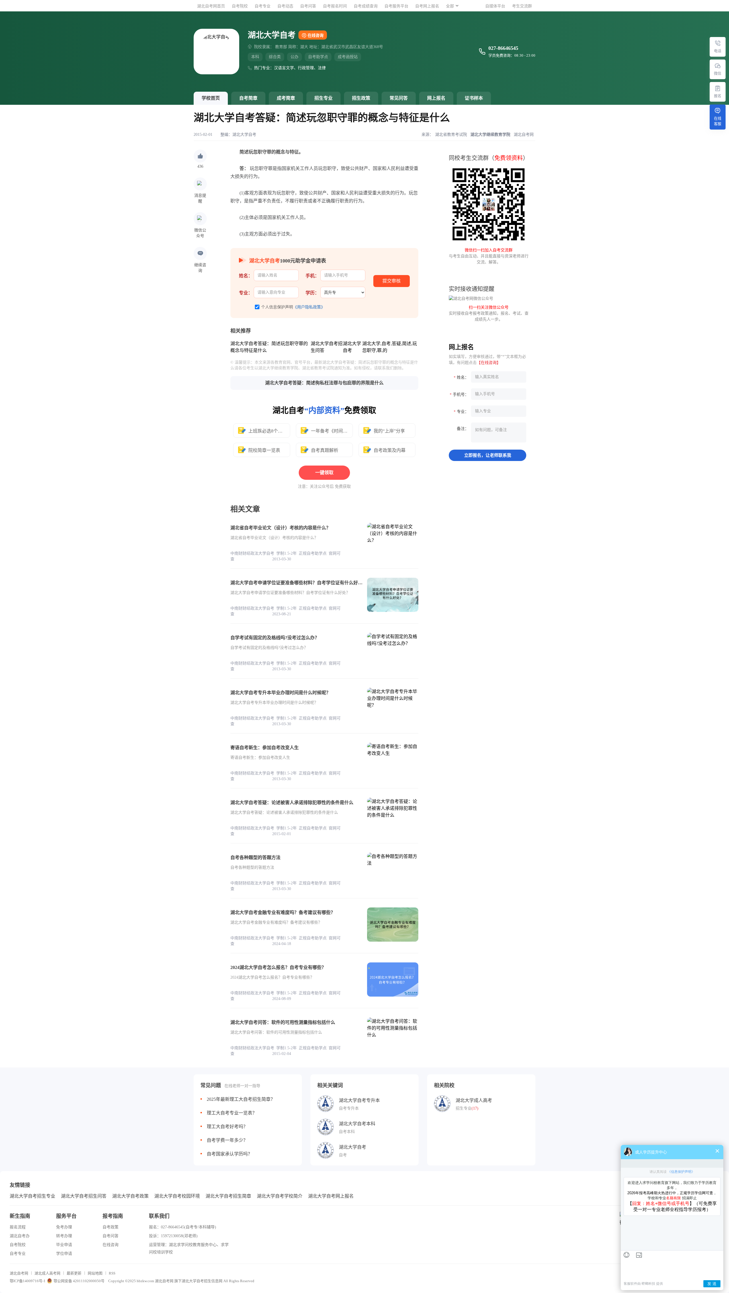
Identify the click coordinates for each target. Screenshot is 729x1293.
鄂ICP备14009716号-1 (28, 1281)
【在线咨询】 (489, 362)
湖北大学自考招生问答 (84, 1196)
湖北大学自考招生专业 (32, 1196)
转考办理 (64, 1236)
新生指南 (20, 1216)
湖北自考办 (20, 1236)
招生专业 (323, 98)
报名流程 (18, 1227)
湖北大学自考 (244, 134)
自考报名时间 (335, 6)
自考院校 (240, 6)
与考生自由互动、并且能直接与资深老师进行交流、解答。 (489, 256)
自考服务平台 (396, 6)
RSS (112, 1273)
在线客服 (717, 121)
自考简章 (248, 98)
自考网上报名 (427, 6)
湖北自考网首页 (211, 6)
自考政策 (110, 1227)
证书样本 (474, 98)
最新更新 (74, 1273)
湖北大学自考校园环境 (177, 1196)
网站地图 (95, 1273)
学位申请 (64, 1253)
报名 (717, 96)
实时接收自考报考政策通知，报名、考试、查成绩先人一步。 (489, 313)
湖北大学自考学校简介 (279, 1196)
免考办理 (64, 1227)
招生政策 (361, 98)
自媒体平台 (495, 6)
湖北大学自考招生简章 (228, 1196)
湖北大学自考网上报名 (331, 1196)
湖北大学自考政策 (130, 1196)
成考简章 (286, 98)
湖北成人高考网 (47, 1273)
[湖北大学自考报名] (717, 88)
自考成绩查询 (366, 6)
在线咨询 (315, 35)
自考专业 (263, 6)
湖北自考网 (19, 1273)
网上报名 (436, 98)
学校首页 (211, 98)
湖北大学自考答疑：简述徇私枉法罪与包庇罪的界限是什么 (324, 382)
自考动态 (285, 6)
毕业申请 (64, 1245)
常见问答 (399, 98)
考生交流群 (522, 6)
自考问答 (308, 6)
